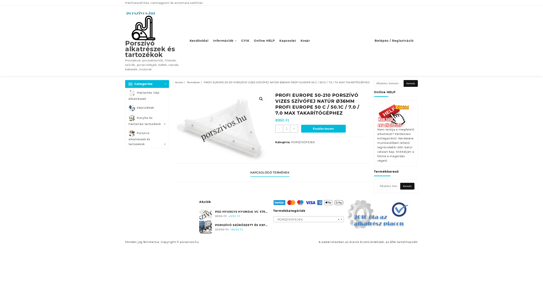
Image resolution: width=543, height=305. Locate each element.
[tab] (271, 173)
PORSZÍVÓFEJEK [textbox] (307, 219)
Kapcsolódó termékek (269, 172)
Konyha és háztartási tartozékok (145, 121)
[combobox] (308, 219)
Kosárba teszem (323, 128)
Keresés (410, 83)
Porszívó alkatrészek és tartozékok (150, 49)
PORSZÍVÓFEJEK (303, 142)
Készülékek (145, 108)
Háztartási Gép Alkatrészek (144, 95)
